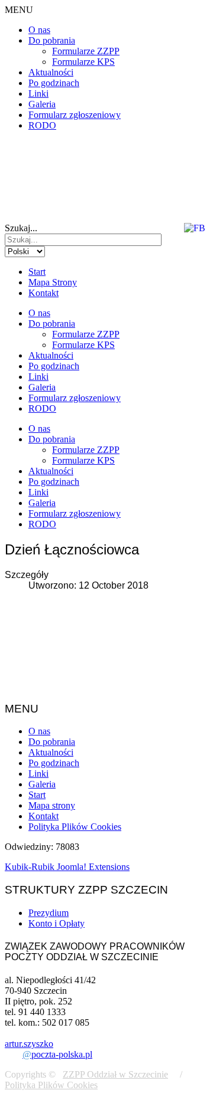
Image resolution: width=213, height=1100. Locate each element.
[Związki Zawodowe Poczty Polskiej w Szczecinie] (79, 167)
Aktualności (50, 72)
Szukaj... (21, 228)
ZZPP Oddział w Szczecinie (115, 1074)
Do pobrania (51, 40)
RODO (42, 125)
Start (37, 272)
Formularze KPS (83, 62)
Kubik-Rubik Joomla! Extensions (67, 867)
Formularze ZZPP (86, 51)
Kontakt (43, 293)
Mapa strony (51, 805)
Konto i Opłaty (56, 923)
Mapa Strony (52, 282)
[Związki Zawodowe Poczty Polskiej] (200, 203)
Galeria (42, 104)
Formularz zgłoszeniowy (74, 115)
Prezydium (48, 913)
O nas (39, 30)
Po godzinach (53, 83)
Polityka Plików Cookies (74, 827)
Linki (38, 93)
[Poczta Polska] (42, 203)
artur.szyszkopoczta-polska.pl (48, 1049)
